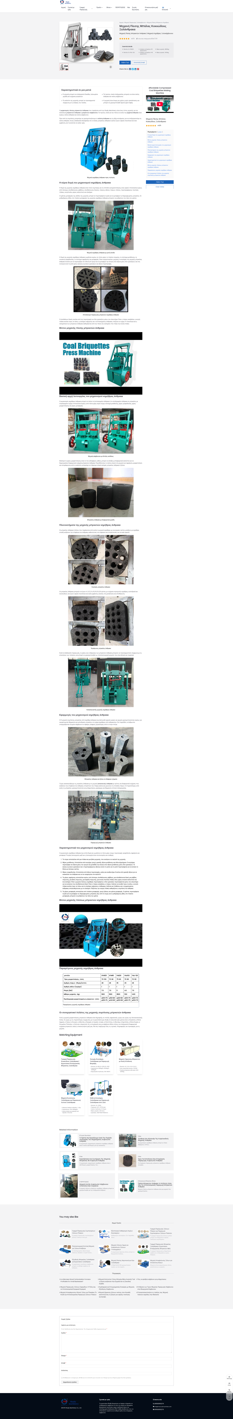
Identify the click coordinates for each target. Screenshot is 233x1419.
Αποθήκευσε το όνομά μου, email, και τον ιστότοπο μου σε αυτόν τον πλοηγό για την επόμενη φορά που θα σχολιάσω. (97, 1378)
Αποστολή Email (139, 62)
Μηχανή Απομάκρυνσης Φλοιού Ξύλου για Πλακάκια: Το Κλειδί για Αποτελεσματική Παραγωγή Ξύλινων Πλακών (79, 1293)
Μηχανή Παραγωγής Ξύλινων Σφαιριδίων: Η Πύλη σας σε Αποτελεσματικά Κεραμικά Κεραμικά (78, 1288)
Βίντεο (109, 7)
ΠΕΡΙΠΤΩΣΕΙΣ (120, 7)
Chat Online (160, 187)
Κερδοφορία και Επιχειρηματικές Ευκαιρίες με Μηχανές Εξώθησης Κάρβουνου (116, 1288)
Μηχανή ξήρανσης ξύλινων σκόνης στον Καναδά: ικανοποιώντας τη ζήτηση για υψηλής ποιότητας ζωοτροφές (114, 1294)
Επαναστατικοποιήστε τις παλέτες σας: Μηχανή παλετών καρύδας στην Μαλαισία (152, 1293)
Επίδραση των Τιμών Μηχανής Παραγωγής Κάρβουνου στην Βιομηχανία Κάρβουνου (155, 1288)
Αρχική (63, 7)
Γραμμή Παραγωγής (83, 8)
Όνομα (64, 1356)
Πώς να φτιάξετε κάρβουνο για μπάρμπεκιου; (151, 1279)
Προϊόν (98, 7)
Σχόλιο (64, 1333)
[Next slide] (110, 66)
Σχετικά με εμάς (71, 8)
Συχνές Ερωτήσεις (135, 8)
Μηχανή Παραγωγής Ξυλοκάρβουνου (135, 22)
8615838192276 (159, 1404)
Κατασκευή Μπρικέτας (145, 1181)
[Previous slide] (62, 66)
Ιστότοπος (64, 1370)
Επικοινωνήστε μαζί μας (151, 8)
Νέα (128, 7)
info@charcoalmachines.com (162, 1406)
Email (63, 1363)
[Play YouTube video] (100, 363)
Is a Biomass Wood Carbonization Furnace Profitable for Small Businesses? (75, 1280)
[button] (63, 67)
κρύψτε (160, 132)
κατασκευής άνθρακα (105, 784)
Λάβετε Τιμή (125, 62)
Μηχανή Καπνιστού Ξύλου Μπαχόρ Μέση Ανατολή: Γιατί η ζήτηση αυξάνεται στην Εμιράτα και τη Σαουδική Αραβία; (117, 1281)
